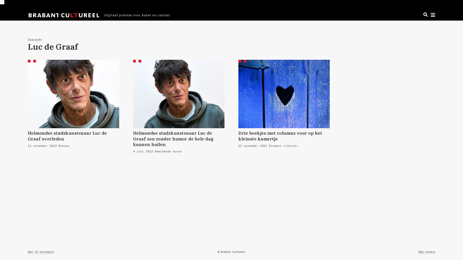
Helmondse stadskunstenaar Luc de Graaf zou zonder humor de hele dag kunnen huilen (173, 138)
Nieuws (64, 146)
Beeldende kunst (168, 151)
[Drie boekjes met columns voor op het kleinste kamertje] (284, 94)
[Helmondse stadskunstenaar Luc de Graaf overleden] (73, 94)
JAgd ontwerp (426, 252)
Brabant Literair (283, 146)
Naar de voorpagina (41, 252)
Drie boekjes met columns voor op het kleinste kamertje (280, 136)
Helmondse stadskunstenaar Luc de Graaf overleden (67, 136)
